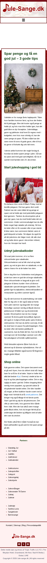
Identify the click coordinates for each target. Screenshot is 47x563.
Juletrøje (11, 506)
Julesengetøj (13, 477)
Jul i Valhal (12, 451)
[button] (23, 20)
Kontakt (9, 525)
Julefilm (11, 454)
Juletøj (10, 495)
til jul (18, 377)
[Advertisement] (23, 37)
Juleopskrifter (13, 471)
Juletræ (11, 498)
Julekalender (13, 460)
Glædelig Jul (13, 448)
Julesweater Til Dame (17, 492)
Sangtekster (13, 512)
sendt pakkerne (31, 395)
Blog (24, 525)
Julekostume (13, 468)
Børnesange (13, 515)
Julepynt (11, 474)
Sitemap (17, 525)
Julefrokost (12, 457)
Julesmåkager (14, 489)
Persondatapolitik (34, 525)
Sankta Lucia (13, 509)
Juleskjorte (12, 480)
